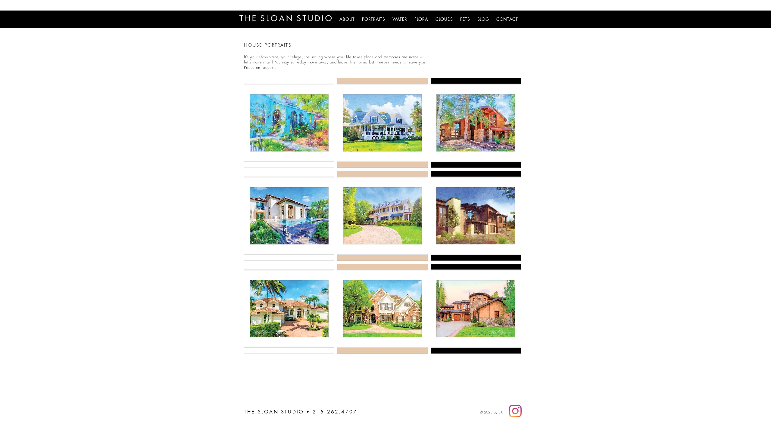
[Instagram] (515, 411)
